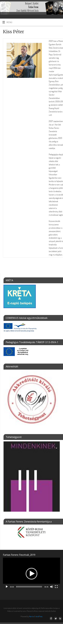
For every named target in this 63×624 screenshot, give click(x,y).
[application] (31, 574)
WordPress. (39, 616)
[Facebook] (51, 6)
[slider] (29, 586)
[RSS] (59, 6)
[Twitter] (55, 6)
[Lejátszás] (6, 586)
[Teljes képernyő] (56, 586)
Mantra (31, 616)
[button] (31, 574)
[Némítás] (51, 586)
